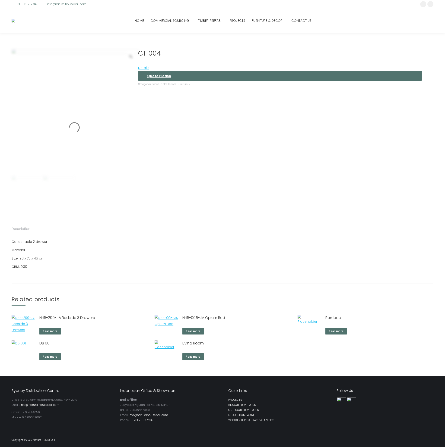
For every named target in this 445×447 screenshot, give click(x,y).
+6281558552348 (142, 420)
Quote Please (159, 76)
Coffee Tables (159, 84)
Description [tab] (21, 228)
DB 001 (45, 343)
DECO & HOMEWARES (242, 415)
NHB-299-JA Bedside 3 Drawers (67, 317)
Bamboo (333, 317)
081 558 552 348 (27, 4)
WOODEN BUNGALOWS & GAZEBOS (251, 420)
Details (143, 68)
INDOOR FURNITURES (242, 405)
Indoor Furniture (178, 84)
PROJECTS (235, 400)
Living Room (193, 343)
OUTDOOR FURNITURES (243, 410)
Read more (50, 331)
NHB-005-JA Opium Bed (203, 317)
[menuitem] (139, 21)
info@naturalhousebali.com (66, 4)
